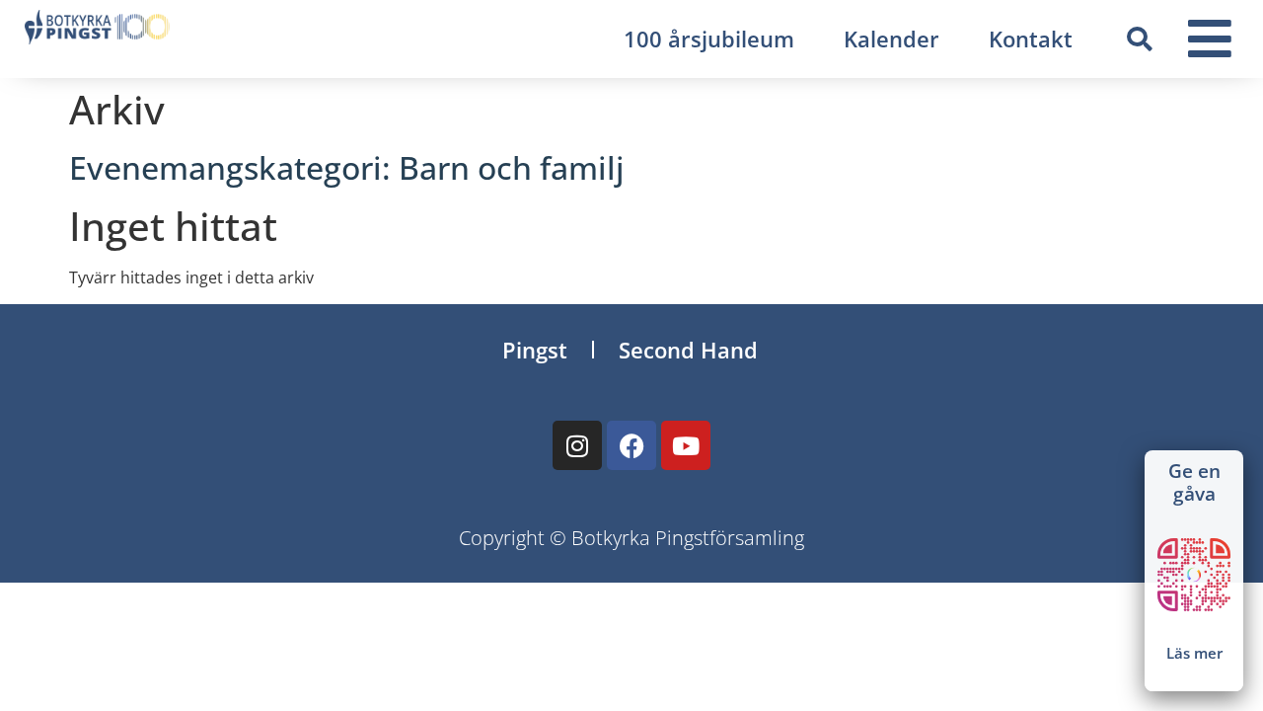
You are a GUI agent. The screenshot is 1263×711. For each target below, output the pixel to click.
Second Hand (688, 349)
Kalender (891, 38)
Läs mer (1194, 653)
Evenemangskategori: (347, 167)
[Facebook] (631, 445)
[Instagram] (577, 445)
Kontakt (1031, 38)
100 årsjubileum (709, 38)
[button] (1138, 39)
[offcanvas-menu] (1209, 39)
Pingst (534, 349)
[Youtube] (685, 445)
